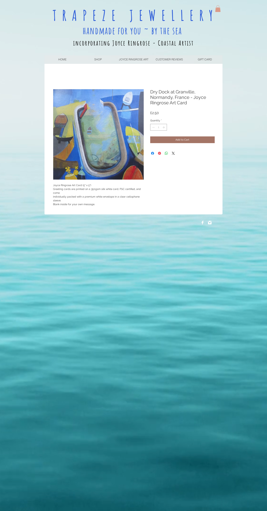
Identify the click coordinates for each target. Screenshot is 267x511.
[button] (218, 8)
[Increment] (164, 127)
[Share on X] (173, 153)
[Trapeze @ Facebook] (202, 222)
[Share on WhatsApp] (166, 153)
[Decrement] (153, 127)
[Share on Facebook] (152, 153)
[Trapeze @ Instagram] (210, 222)
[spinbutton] (158, 127)
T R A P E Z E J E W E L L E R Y (133, 15)
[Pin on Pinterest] (159, 153)
